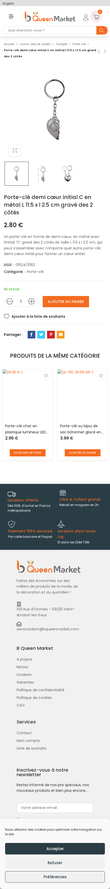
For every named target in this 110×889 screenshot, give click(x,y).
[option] (17, 174)
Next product (104, 51)
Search (101, 30)
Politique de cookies (34, 697)
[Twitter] (41, 334)
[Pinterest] (51, 334)
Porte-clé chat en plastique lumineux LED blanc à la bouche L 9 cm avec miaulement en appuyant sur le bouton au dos (25, 429)
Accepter (55, 848)
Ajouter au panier (66, 301)
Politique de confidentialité (40, 690)
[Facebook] (31, 334)
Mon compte (28, 740)
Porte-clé (79, 44)
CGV (21, 705)
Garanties (25, 682)
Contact (24, 733)
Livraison (24, 674)
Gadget (61, 44)
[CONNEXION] (85, 16)
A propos (24, 659)
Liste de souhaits (31, 748)
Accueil (9, 44)
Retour (22, 667)
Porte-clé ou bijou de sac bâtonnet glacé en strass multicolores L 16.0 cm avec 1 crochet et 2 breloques (82, 429)
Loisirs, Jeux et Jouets (35, 44)
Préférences (55, 877)
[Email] (60, 334)
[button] (83, 452)
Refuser (55, 862)
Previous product (98, 51)
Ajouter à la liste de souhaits (38, 316)
